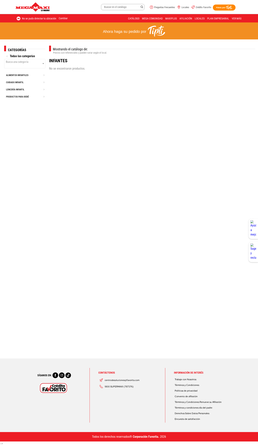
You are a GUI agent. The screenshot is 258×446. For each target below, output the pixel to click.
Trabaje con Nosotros (185, 379)
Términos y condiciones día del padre (193, 407)
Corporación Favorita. (146, 436)
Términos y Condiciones (187, 385)
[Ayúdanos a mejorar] (253, 229)
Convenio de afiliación (186, 396)
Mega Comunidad (152, 18)
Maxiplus (171, 18)
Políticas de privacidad (186, 390)
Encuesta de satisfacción (187, 419)
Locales (185, 7)
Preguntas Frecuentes (164, 7)
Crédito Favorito (203, 7)
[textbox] (24, 61)
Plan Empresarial (218, 18)
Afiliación (185, 18)
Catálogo (133, 18)
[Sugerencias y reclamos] (253, 252)
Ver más (236, 18)
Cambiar (63, 18)
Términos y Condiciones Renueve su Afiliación (198, 402)
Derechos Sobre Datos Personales (192, 413)
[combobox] (24, 63)
